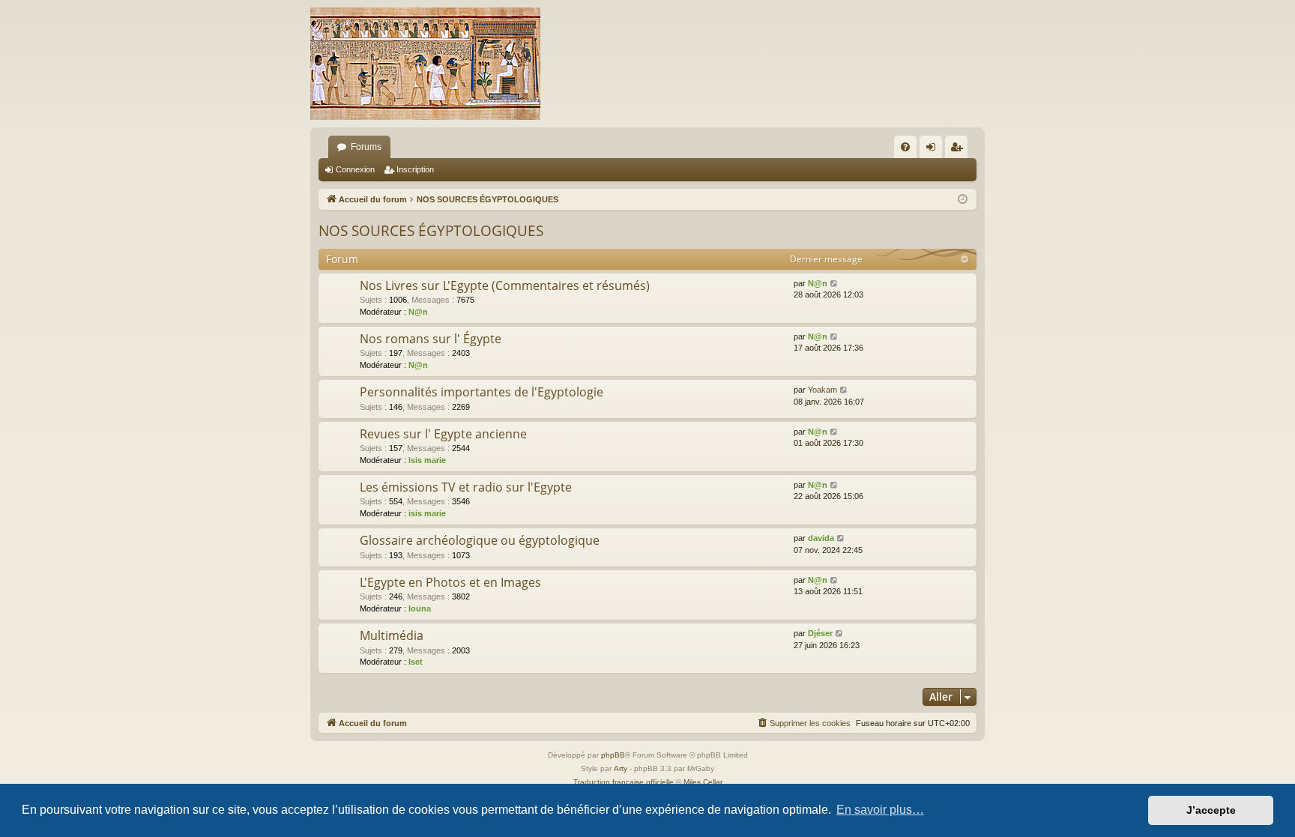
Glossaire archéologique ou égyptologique (480, 540)
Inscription (415, 169)
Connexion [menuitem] (934, 150)
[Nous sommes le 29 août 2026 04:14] (963, 199)
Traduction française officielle (623, 782)
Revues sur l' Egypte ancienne (443, 434)
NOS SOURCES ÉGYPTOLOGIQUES (431, 231)
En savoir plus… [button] (880, 809)
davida (821, 538)
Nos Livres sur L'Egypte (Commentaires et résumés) (505, 285)
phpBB (613, 755)
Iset (415, 661)
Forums (366, 147)
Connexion (355, 169)
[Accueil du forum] (425, 63)
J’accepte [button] (1211, 810)
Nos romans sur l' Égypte (430, 338)
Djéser (820, 633)
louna (419, 608)
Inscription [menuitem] (959, 150)
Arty (620, 768)
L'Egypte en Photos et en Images (450, 582)
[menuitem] (905, 147)
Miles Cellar (702, 782)
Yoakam (822, 389)
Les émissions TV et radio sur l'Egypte (466, 487)
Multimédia (391, 635)
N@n (418, 311)
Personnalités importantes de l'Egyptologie (481, 392)
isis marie (427, 460)
